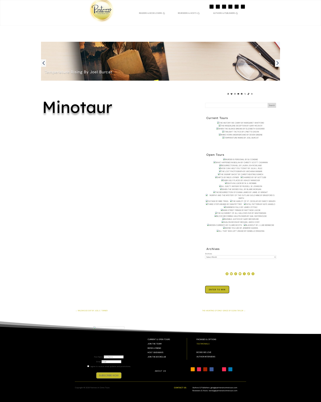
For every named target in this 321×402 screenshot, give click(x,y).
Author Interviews (205, 356)
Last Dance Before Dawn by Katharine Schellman (119, 136)
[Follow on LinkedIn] (230, 369)
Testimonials (203, 344)
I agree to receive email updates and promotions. (110, 366)
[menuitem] (225, 13)
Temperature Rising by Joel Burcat (78, 72)
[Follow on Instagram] (218, 7)
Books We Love (203, 352)
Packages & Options (206, 339)
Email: (99, 361)
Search (272, 105)
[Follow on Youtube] (224, 7)
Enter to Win (217, 289)
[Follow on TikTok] (243, 7)
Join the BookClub (157, 357)
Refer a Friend (154, 348)
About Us (160, 371)
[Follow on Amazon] (212, 7)
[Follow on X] (237, 7)
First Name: (99, 357)
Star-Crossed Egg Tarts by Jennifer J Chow (119, 162)
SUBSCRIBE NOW (109, 375)
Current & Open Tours (159, 339)
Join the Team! (155, 344)
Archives (208, 254)
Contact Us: (180, 387)
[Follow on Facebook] (230, 7)
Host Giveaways (155, 352)
